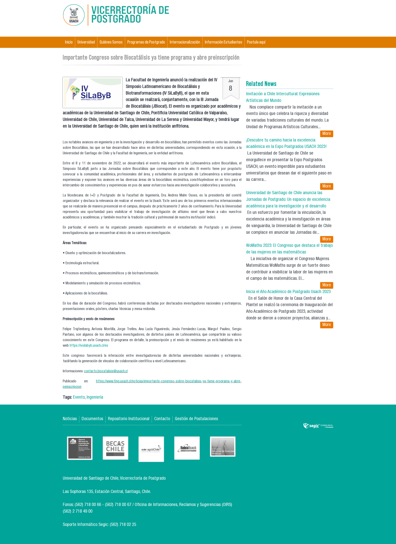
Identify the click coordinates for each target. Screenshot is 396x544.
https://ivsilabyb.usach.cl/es (89, 346)
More (326, 134)
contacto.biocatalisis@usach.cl (106, 371)
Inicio (69, 42)
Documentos (92, 419)
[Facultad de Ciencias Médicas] (222, 453)
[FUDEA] (187, 456)
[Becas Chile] (115, 456)
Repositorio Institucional (128, 419)
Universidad (86, 42)
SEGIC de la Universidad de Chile (318, 426)
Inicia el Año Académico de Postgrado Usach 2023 (288, 292)
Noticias (70, 419)
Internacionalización (185, 42)
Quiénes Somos (111, 42)
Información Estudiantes (223, 42)
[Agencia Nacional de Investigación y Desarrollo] (79, 456)
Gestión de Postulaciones (196, 419)
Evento (79, 397)
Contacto (162, 419)
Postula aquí (256, 42)
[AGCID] (151, 458)
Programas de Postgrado (146, 42)
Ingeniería (95, 397)
